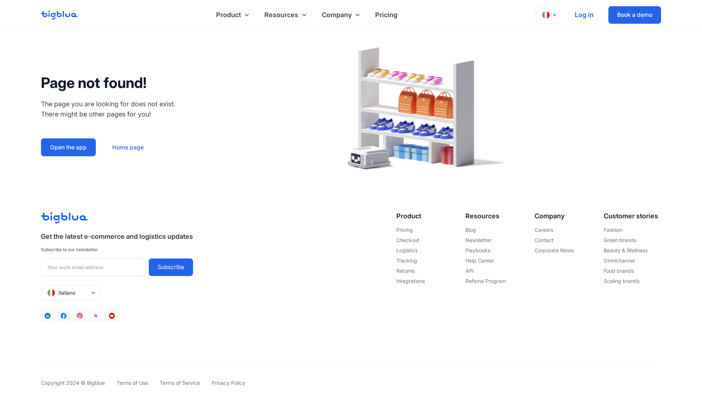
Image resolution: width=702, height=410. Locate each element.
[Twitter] (95, 315)
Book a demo (634, 14)
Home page (128, 147)
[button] (231, 15)
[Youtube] (111, 315)
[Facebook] (63, 315)
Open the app (68, 147)
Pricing (386, 15)
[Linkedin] (47, 315)
